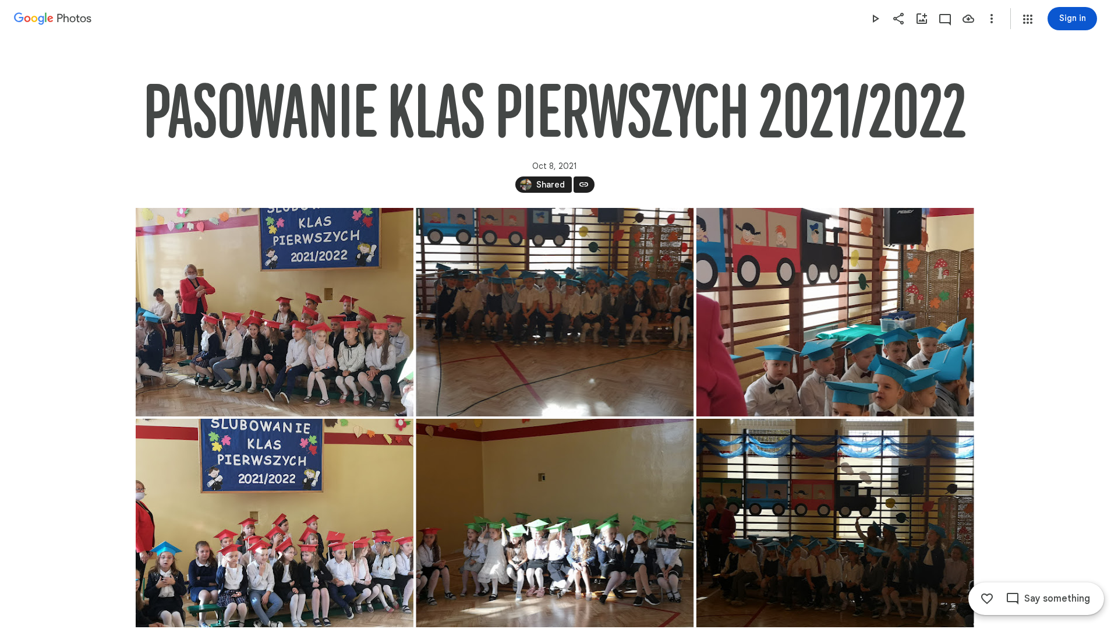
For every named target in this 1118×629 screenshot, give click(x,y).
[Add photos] (921, 18)
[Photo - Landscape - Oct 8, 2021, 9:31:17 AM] (835, 312)
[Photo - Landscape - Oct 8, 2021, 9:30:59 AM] (555, 312)
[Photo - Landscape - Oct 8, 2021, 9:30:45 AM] (274, 312)
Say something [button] (1057, 599)
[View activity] (945, 18)
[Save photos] (968, 18)
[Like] (987, 598)
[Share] (898, 18)
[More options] (991, 18)
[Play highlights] (875, 19)
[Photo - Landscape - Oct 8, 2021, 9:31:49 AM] (835, 523)
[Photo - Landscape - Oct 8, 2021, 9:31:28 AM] (274, 523)
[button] (1027, 19)
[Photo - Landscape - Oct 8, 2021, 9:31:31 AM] (555, 523)
